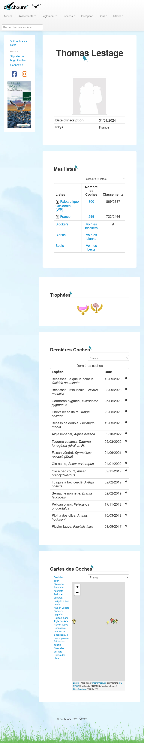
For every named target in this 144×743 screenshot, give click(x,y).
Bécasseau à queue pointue (61, 636)
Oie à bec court (59, 578)
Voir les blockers (91, 225)
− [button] (77, 592)
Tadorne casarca (58, 595)
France (65, 216)
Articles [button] (117, 16)
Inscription (87, 16)
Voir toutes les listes (18, 43)
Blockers (62, 223)
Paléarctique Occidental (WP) (67, 205)
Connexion (16, 65)
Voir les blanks (91, 236)
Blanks (61, 234)
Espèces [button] (68, 16)
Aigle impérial (61, 621)
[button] (36, 5)
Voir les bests (91, 247)
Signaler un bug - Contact (18, 58)
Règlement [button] (48, 16)
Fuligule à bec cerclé (61, 602)
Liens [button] (102, 16)
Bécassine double (59, 643)
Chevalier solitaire (59, 649)
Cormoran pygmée (59, 612)
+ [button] (77, 586)
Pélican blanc (61, 618)
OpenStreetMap (99, 682)
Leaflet (76, 682)
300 (91, 201)
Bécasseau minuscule (60, 629)
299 (91, 216)
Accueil (8, 16)
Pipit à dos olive (59, 656)
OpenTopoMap (79, 688)
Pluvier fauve (61, 624)
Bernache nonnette (59, 589)
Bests (60, 245)
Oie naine (59, 584)
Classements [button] (26, 16)
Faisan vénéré (61, 607)
